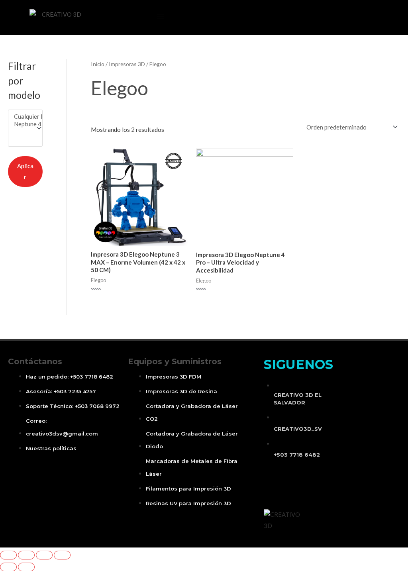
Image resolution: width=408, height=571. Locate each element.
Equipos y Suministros (175, 361)
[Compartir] (26, 555)
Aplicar (25, 171)
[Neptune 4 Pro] (21, 124)
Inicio (97, 64)
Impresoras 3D (127, 64)
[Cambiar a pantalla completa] (44, 555)
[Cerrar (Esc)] (8, 555)
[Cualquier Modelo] (21, 116)
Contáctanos (35, 361)
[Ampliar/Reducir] (62, 555)
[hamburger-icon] (160, 16)
